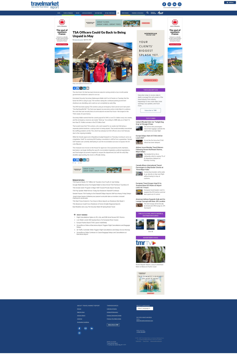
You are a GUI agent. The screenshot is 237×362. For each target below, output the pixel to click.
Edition (231, 2)
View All (150, 231)
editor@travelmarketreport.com (144, 320)
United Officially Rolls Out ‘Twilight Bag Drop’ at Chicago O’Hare (150, 123)
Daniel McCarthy (78, 40)
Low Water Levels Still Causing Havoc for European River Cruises (97, 220)
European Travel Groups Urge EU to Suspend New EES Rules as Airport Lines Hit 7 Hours (148, 185)
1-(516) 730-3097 (140, 332)
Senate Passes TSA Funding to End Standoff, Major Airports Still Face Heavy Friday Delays (102, 193)
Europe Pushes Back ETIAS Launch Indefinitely (92, 223)
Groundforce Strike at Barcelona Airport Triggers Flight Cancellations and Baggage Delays (103, 226)
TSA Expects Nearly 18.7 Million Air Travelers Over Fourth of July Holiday (96, 182)
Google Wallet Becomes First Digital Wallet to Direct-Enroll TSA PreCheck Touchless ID (101, 185)
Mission (79, 309)
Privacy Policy (146, 341)
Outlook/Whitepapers (112, 312)
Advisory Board (81, 315)
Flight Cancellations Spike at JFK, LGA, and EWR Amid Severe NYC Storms (101, 217)
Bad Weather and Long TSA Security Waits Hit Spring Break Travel (94, 207)
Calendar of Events (112, 309)
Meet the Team (81, 312)
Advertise (79, 319)
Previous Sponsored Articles (114, 315)
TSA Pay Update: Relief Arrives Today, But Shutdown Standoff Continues (96, 191)
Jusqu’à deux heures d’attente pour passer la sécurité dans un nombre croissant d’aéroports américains (98, 197)
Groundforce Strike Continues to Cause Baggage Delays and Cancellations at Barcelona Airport (101, 233)
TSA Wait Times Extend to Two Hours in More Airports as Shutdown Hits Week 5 (98, 201)
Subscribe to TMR (151, 110)
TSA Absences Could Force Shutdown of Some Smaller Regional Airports (96, 204)
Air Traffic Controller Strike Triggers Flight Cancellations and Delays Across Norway (103, 230)
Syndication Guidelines (83, 322)
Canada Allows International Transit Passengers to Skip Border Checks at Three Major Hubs (149, 167)
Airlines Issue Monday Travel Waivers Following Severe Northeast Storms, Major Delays (149, 149)
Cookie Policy (138, 341)
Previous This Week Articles (114, 319)
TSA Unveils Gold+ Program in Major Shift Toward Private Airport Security (96, 188)
